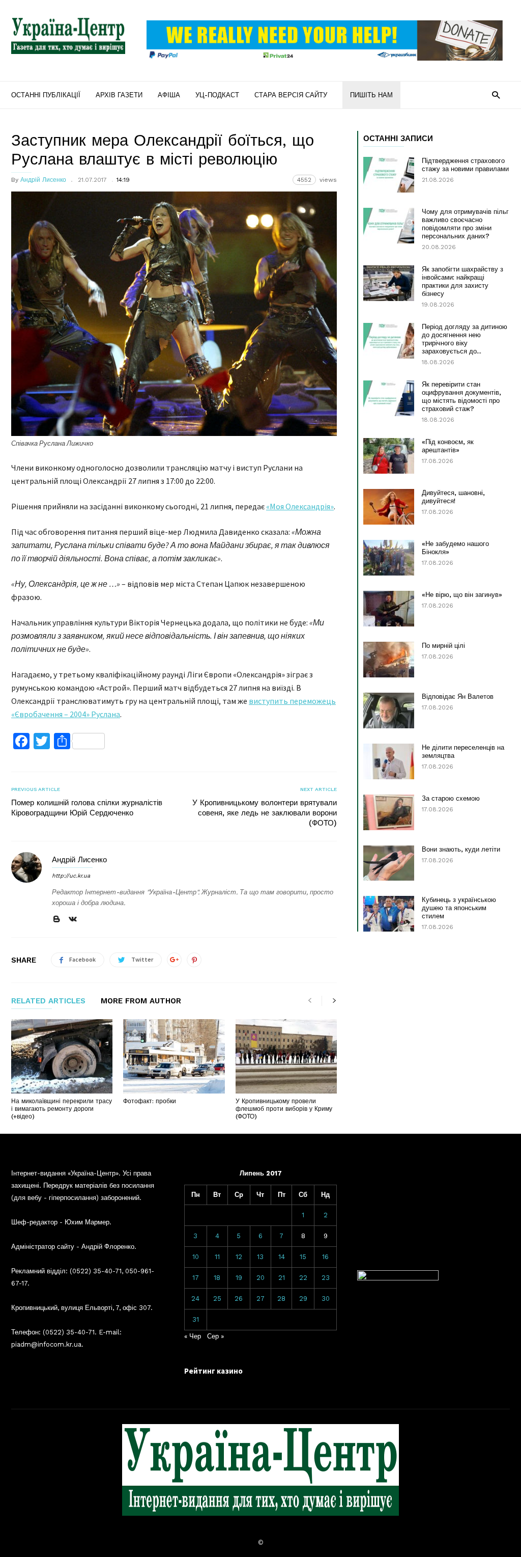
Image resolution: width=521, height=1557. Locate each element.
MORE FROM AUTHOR (141, 1001)
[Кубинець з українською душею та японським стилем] (388, 914)
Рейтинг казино (213, 1371)
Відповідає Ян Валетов (458, 696)
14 (281, 1257)
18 (217, 1277)
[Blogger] (56, 919)
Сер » (215, 1336)
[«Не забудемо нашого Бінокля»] (388, 558)
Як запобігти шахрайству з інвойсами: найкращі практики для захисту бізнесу (462, 281)
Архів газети (119, 95)
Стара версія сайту (290, 95)
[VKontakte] (73, 919)
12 (239, 1257)
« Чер (192, 1336)
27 (260, 1298)
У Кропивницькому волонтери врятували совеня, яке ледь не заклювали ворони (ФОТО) (264, 813)
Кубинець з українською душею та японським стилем (459, 908)
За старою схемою (451, 798)
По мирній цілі (443, 645)
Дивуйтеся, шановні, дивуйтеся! (453, 497)
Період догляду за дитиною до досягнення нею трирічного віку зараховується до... (464, 339)
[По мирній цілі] (388, 659)
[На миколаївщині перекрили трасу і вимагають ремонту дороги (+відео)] (61, 1056)
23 (326, 1277)
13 (260, 1257)
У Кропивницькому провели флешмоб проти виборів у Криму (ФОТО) (284, 1109)
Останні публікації (45, 95)
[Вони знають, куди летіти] (388, 863)
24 (195, 1298)
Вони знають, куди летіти (461, 849)
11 (217, 1257)
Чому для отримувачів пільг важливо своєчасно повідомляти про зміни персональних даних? (465, 224)
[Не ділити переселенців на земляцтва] (388, 761)
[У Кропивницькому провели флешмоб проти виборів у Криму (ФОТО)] (286, 1056)
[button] (496, 94)
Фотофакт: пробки (149, 1101)
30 (326, 1298)
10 (195, 1257)
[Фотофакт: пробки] (173, 1056)
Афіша (169, 95)
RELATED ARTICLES (48, 1001)
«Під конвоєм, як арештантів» (448, 446)
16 (325, 1257)
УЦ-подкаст (217, 95)
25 (217, 1298)
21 (281, 1277)
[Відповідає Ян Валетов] (388, 710)
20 (260, 1277)
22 (303, 1277)
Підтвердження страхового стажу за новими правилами (465, 165)
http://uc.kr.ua (71, 875)
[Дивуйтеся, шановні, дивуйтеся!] (388, 507)
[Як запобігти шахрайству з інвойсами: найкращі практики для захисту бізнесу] (388, 283)
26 (239, 1298)
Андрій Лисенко (43, 179)
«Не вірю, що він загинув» (462, 594)
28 (281, 1298)
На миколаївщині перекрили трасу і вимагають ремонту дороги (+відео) (61, 1109)
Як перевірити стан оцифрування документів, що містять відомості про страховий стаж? (461, 396)
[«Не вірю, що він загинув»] (388, 608)
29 (303, 1298)
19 (239, 1277)
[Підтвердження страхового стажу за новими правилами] (388, 175)
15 (303, 1257)
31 (195, 1319)
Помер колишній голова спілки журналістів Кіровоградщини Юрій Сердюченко (86, 807)
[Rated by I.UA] (398, 1278)
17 (195, 1277)
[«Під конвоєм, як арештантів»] (388, 456)
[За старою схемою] (388, 812)
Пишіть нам (371, 95)
